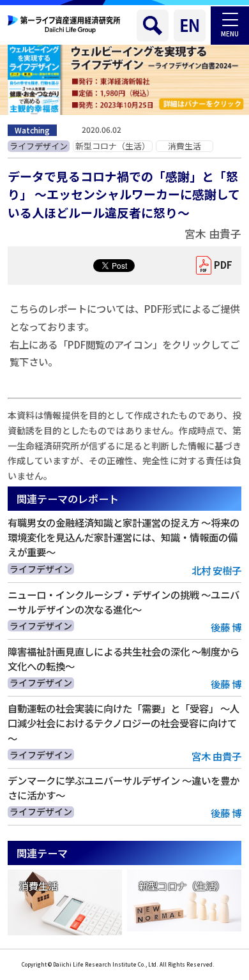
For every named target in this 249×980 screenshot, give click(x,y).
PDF (223, 264)
